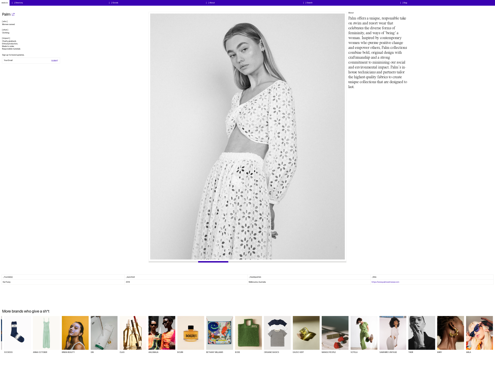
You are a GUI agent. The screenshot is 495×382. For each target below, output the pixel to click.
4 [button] (321, 262)
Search (309, 3)
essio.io (5, 3)
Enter (51, 60)
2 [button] (223, 262)
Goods (115, 3)
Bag (405, 3)
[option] (247, 137)
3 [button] (272, 262)
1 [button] (173, 262)
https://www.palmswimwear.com (385, 282)
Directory (19, 3)
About (212, 3)
